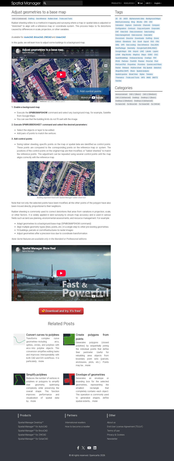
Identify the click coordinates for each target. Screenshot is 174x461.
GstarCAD (60, 37)
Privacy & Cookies (116, 434)
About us (111, 422)
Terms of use (113, 430)
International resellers (75, 422)
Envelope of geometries (90, 374)
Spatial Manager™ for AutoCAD (32, 426)
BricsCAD (38, 37)
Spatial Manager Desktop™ (31, 422)
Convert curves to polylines (42, 334)
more (41, 361)
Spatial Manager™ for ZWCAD (32, 434)
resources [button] (128, 3)
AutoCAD (28, 37)
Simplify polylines (36, 374)
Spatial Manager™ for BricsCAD (33, 430)
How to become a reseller (77, 426)
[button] (149, 3)
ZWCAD (47, 37)
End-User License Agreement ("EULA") (125, 426)
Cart (141, 3)
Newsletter (112, 439)
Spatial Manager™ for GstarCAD (33, 439)
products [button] (115, 3)
